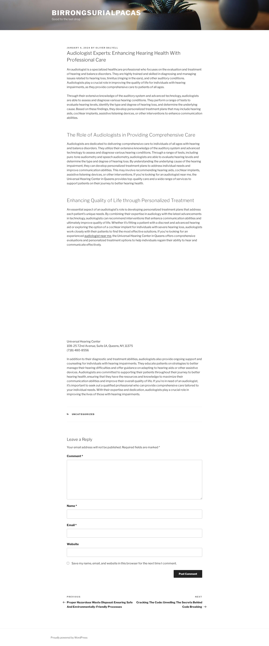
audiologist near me (97, 236)
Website (73, 544)
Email (72, 525)
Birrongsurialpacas (96, 13)
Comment (75, 456)
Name (72, 506)
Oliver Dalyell (107, 47)
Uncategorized (83, 414)
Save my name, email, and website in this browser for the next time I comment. (124, 563)
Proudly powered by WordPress (69, 637)
